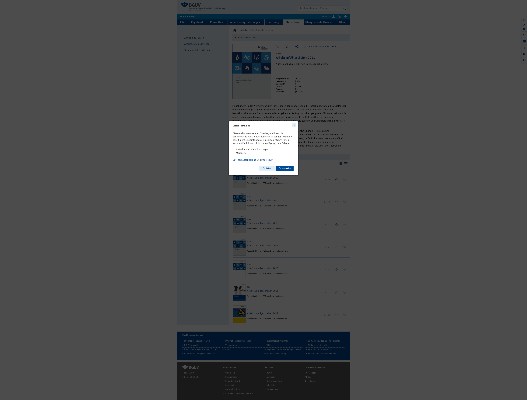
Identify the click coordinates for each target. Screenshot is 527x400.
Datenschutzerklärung (244, 160)
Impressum (267, 160)
